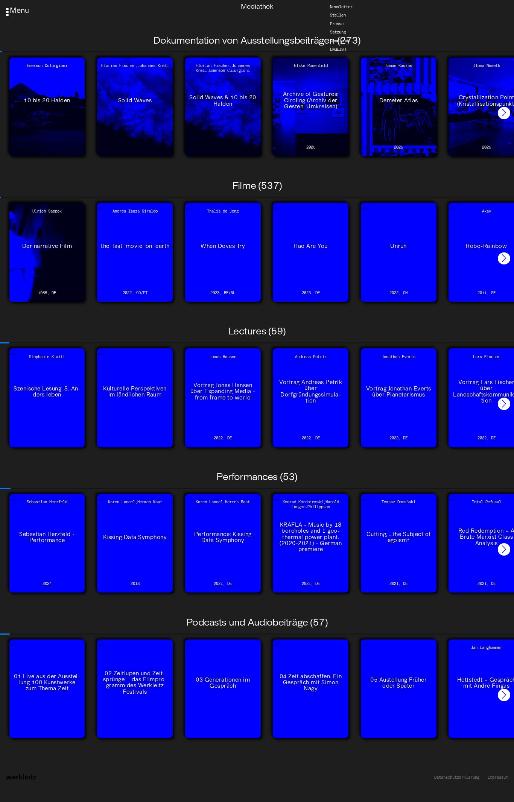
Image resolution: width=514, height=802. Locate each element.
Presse (337, 23)
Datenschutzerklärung (456, 777)
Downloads (340, 40)
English (338, 49)
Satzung (338, 32)
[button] (504, 113)
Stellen (338, 15)
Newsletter (341, 6)
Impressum (498, 777)
